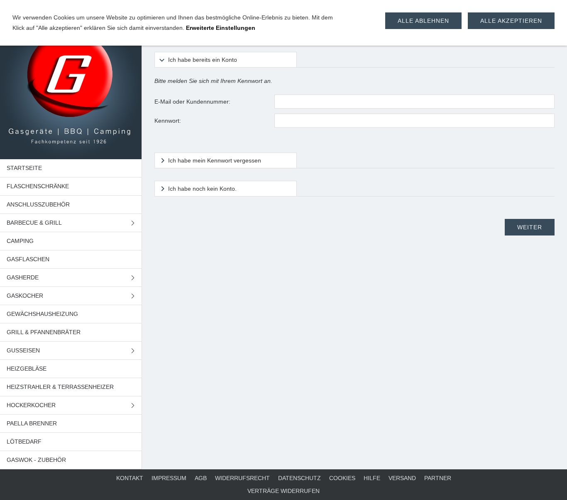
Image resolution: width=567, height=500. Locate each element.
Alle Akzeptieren (511, 20)
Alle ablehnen (423, 20)
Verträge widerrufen (283, 491)
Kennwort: (167, 120)
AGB (201, 478)
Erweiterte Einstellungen (220, 27)
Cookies (342, 478)
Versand (402, 478)
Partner (437, 478)
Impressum (169, 478)
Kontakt (129, 478)
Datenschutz (299, 478)
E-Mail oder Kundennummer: (192, 101)
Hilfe (372, 478)
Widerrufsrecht (242, 478)
